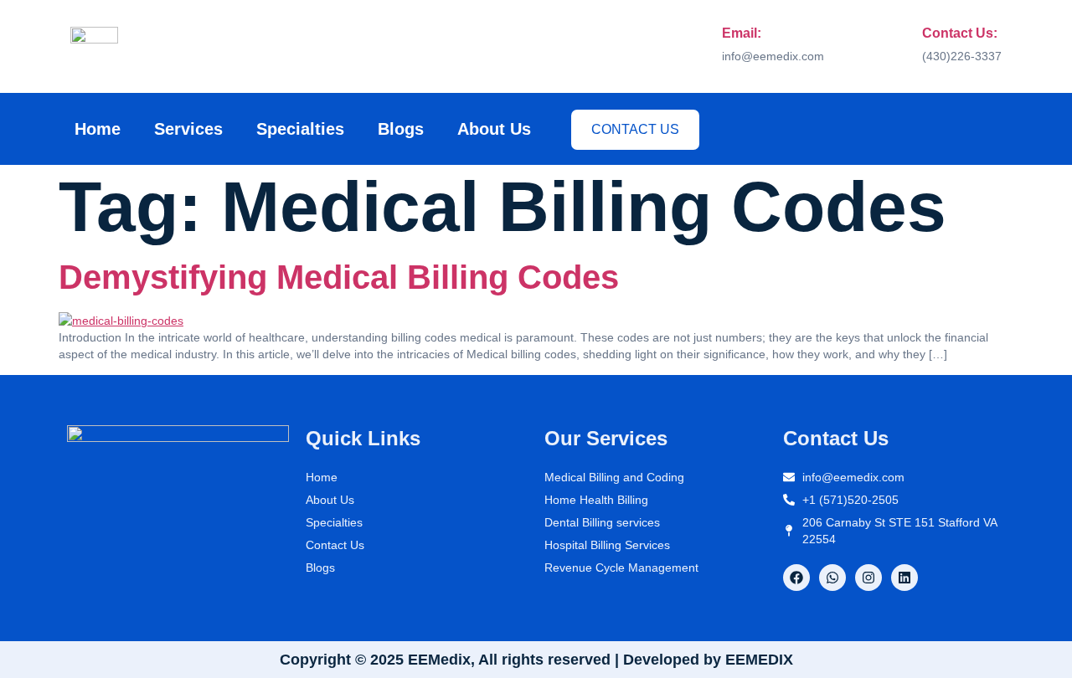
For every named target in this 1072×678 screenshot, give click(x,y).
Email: (741, 33)
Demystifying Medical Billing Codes (339, 277)
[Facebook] (796, 577)
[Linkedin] (904, 577)
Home (98, 129)
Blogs (401, 129)
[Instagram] (868, 577)
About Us (494, 129)
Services (188, 129)
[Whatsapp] (832, 577)
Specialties (300, 129)
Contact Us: (959, 33)
